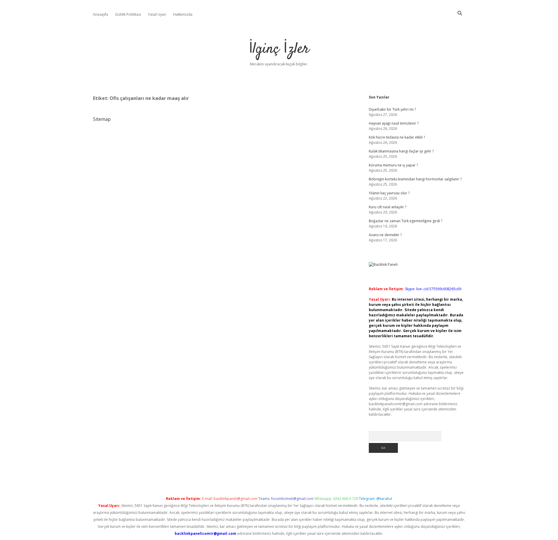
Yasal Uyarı (157, 14)
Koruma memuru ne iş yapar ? (393, 165)
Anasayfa (100, 14)
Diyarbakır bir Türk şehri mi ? (392, 109)
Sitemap (102, 119)
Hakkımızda (182, 14)
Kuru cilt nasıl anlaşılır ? (387, 206)
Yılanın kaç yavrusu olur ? (389, 193)
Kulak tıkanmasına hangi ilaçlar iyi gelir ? (401, 151)
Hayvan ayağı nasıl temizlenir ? (394, 123)
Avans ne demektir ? (385, 234)
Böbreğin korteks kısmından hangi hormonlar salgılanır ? (415, 179)
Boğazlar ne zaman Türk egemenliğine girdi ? (405, 220)
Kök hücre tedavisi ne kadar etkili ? (397, 137)
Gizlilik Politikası (128, 14)
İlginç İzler (279, 49)
